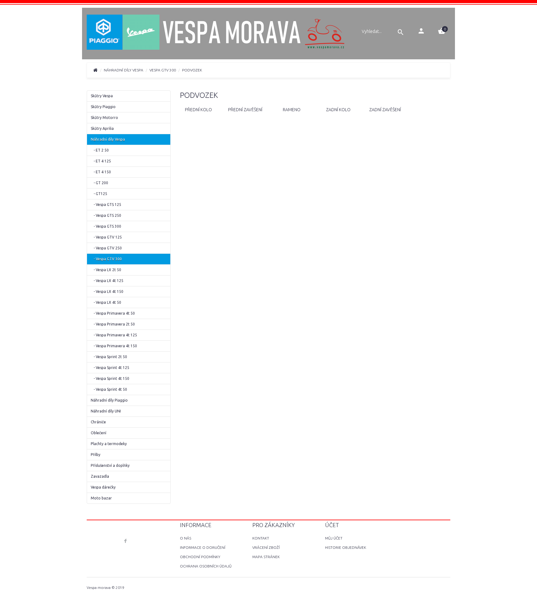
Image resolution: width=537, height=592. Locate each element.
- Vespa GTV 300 (106, 259)
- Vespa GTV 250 (106, 248)
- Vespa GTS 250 (106, 215)
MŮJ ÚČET (333, 538)
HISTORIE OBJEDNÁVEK (345, 547)
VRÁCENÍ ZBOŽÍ (266, 547)
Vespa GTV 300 (162, 70)
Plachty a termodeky (109, 444)
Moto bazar (101, 498)
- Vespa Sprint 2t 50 (109, 357)
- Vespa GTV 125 (106, 237)
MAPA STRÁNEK (266, 557)
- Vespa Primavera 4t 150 (114, 346)
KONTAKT (260, 538)
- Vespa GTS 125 (106, 205)
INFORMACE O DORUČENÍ (202, 547)
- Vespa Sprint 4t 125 (110, 368)
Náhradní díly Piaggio (109, 400)
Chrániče (98, 422)
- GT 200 (99, 183)
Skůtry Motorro (104, 118)
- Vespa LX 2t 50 (106, 270)
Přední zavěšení (245, 109)
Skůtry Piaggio (103, 107)
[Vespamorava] (216, 33)
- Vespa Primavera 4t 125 (114, 335)
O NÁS (185, 538)
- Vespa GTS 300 (106, 226)
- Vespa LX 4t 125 (107, 281)
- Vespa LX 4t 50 (106, 302)
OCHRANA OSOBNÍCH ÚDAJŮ (206, 566)
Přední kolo (198, 109)
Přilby (95, 455)
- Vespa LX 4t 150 (107, 291)
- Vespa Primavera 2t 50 (113, 324)
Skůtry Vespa (102, 96)
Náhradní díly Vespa (123, 70)
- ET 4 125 (101, 161)
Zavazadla (100, 476)
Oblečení (98, 433)
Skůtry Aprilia (102, 128)
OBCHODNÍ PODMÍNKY (200, 557)
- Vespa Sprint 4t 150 (110, 378)
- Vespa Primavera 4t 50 (113, 313)
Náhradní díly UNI (106, 411)
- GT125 (99, 194)
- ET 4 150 (101, 172)
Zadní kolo (338, 109)
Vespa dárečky (103, 487)
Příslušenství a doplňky (110, 465)
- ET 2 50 (100, 150)
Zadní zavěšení (385, 109)
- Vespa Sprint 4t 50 (109, 389)
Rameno (292, 109)
